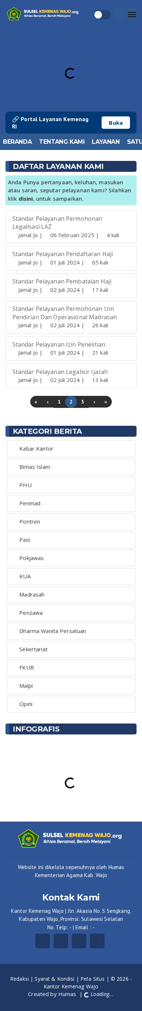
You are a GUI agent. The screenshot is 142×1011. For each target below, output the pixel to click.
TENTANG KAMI (61, 141)
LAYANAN (105, 141)
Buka (116, 122)
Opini (25, 703)
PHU (25, 485)
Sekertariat (33, 649)
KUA (24, 576)
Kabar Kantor (36, 448)
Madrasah (31, 594)
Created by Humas (53, 994)
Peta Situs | (95, 978)
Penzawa (31, 612)
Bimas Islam (34, 466)
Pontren (29, 521)
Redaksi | (22, 978)
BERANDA (17, 141)
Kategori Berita (47, 431)
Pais (24, 539)
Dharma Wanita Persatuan (52, 630)
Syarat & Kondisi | (57, 978)
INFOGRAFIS (36, 729)
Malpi (26, 685)
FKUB (26, 667)
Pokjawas (31, 558)
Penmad (29, 503)
